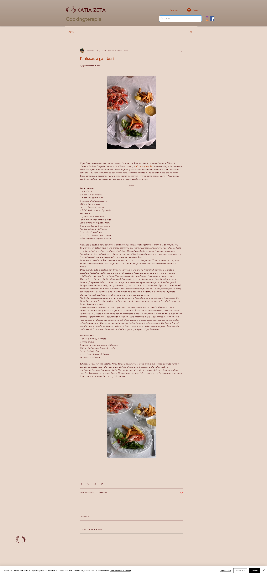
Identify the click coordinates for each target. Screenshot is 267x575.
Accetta (254, 570)
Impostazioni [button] (225, 570)
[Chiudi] (263, 570)
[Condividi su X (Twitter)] (88, 484)
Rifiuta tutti (240, 570)
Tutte (71, 31)
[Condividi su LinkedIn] (95, 484)
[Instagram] (207, 18)
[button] (191, 32)
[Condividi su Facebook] (81, 484)
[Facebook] (212, 18)
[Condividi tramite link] (101, 484)
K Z (71, 10)
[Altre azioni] (181, 50)
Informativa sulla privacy (120, 570)
